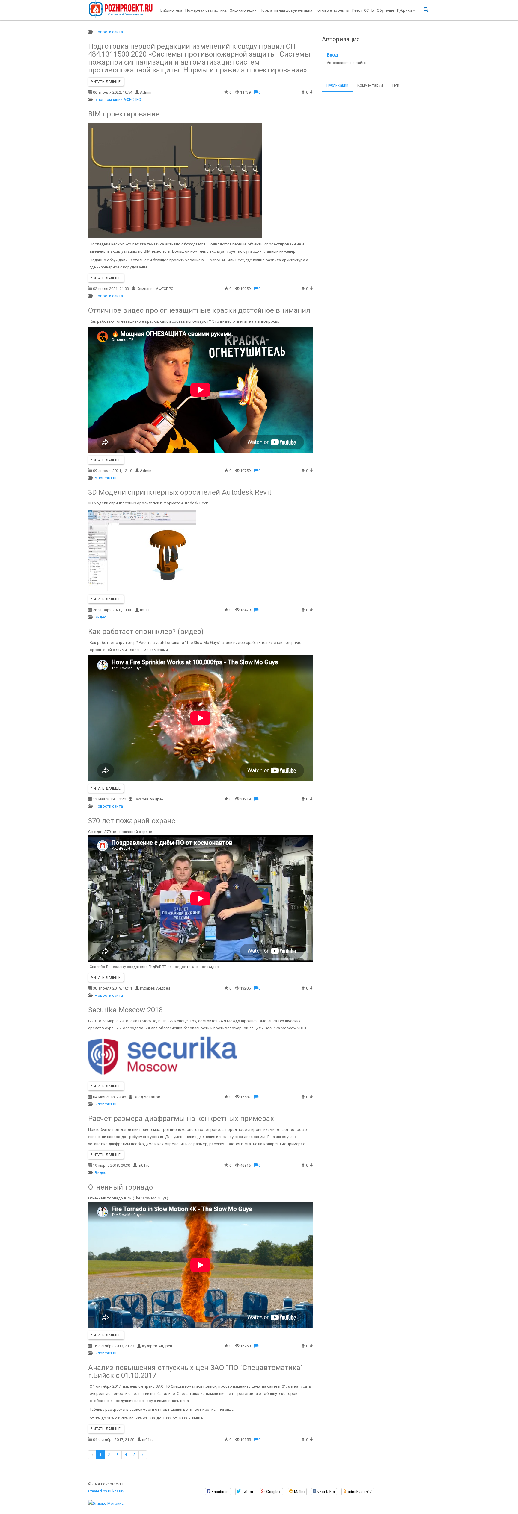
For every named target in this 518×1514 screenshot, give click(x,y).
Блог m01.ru (105, 478)
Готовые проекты (333, 10)
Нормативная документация (286, 10)
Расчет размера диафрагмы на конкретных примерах (181, 1118)
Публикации (337, 85)
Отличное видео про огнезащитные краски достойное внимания (199, 310)
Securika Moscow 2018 (125, 1010)
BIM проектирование (123, 114)
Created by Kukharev (106, 1491)
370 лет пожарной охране (131, 821)
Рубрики (404, 10)
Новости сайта (109, 32)
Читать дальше (106, 82)
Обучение (385, 10)
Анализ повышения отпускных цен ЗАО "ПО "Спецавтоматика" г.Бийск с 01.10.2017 (195, 1371)
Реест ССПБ (363, 10)
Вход (332, 55)
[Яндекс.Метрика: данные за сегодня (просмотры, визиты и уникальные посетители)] (106, 1503)
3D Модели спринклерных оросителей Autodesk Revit (179, 492)
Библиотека (171, 10)
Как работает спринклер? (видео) (146, 631)
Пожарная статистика (206, 10)
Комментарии (370, 85)
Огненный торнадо (120, 1187)
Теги (395, 85)
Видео (100, 617)
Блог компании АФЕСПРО (118, 99)
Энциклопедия (243, 10)
